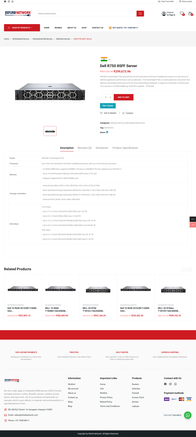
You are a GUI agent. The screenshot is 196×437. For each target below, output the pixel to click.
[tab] (66, 148)
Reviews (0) (85, 147)
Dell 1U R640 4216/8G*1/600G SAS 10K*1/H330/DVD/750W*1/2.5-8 (135, 309)
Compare (129, 113)
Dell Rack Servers (117, 123)
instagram (9, 1)
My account (73, 388)
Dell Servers (109, 128)
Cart (102, 388)
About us (72, 393)
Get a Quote (108, 105)
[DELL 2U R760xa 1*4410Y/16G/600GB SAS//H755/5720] (173, 289)
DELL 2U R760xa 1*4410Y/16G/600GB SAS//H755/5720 (168, 309)
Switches (136, 388)
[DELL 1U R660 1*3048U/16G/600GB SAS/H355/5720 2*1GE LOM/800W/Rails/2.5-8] (60, 289)
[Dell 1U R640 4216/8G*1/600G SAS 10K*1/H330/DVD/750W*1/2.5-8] (136, 289)
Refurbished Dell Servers (135, 123)
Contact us (73, 397)
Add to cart (123, 97)
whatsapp (12, 1)
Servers (135, 402)
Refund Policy (106, 402)
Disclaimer (102, 147)
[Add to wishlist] (36, 286)
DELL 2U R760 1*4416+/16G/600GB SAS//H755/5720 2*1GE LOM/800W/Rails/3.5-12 (94, 309)
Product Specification (125, 147)
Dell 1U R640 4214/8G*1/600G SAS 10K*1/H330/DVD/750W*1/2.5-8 (22, 309)
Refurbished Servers (15, 305)
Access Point (138, 397)
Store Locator (187, 1)
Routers (135, 384)
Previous (184, 269)
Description (67, 147)
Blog (70, 406)
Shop (70, 402)
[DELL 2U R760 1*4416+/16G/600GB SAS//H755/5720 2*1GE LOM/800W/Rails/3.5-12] (98, 289)
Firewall (135, 393)
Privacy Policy (106, 397)
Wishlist (71, 384)
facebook (5, 1)
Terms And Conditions (110, 406)
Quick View (36, 280)
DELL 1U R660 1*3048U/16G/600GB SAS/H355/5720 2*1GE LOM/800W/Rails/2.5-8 (56, 309)
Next (189, 269)
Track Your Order (167, 1)
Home (102, 384)
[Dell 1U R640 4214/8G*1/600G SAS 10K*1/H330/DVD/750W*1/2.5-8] (23, 289)
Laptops (135, 406)
